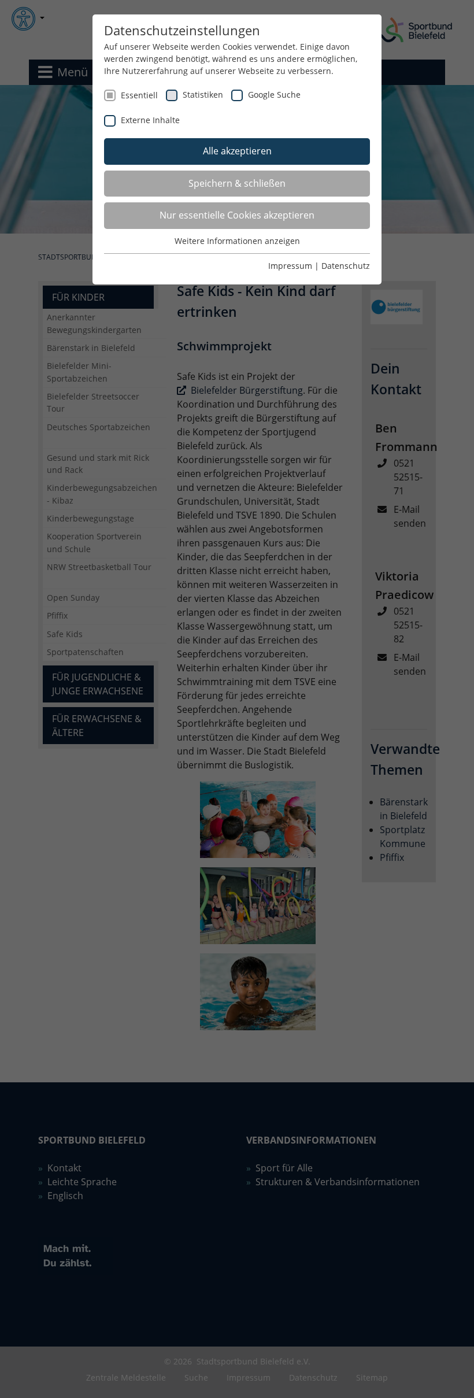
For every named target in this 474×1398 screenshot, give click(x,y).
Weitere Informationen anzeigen (237, 240)
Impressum (290, 265)
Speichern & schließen (237, 183)
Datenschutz (345, 265)
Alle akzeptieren (237, 151)
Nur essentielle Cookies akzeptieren (237, 215)
